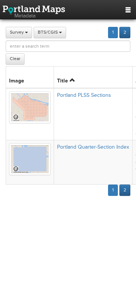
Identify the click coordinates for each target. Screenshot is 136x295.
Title (63, 81)
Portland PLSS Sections (84, 95)
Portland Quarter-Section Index (93, 147)
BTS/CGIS (48, 32)
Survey (17, 32)
